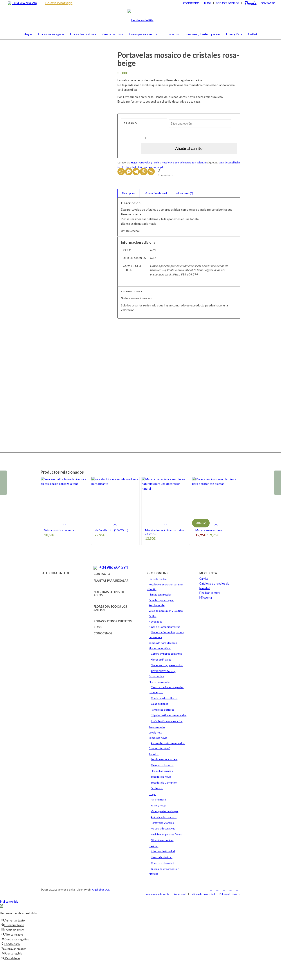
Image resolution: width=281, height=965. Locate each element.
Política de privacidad (203, 894)
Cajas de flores (159, 703)
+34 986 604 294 (24, 3)
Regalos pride (156, 605)
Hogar (134, 162)
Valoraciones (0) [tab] (184, 193)
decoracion (231, 162)
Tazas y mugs (158, 805)
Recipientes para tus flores (166, 834)
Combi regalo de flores (164, 698)
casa (221, 162)
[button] (1, 906)
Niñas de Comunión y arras (164, 626)
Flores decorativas (160, 648)
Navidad (131, 167)
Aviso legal (180, 894)
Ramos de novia (158, 737)
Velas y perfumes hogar (164, 811)
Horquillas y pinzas (162, 771)
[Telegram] (136, 171)
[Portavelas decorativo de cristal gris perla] (3, 483)
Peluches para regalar (161, 600)
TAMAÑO (130, 123)
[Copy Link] (151, 171)
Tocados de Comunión (164, 782)
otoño (140, 167)
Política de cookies (230, 894)
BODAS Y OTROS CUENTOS (113, 621)
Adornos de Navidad (163, 851)
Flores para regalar (160, 682)
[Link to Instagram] (217, 889)
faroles (121, 167)
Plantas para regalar (160, 594)
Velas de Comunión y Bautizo (166, 610)
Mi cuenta (205, 597)
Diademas (157, 788)
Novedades (155, 621)
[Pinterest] (143, 171)
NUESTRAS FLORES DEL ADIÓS (110, 593)
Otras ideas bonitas (162, 840)
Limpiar (236, 162)
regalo (160, 167)
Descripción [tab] (128, 193)
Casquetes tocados (162, 765)
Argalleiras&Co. (101, 889)
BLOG (97, 627)
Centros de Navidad (162, 863)
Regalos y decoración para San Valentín (184, 162)
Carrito (204, 578)
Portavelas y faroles (150, 162)
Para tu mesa (158, 799)
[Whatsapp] (121, 171)
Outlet (152, 616)
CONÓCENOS (103, 633)
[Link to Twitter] (224, 889)
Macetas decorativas (163, 828)
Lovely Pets (155, 732)
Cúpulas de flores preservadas (168, 715)
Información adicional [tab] (155, 193)
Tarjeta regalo (157, 727)
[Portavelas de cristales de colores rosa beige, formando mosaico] (73, 73)
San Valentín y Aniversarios (166, 721)
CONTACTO (102, 574)
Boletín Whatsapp (58, 3)
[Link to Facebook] (210, 889)
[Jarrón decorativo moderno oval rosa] (277, 483)
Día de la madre (158, 579)
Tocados (154, 754)
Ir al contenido (9, 901)
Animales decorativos (164, 817)
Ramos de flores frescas (163, 643)
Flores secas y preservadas (167, 665)
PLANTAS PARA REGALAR (111, 580)
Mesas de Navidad (161, 857)
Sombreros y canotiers (164, 759)
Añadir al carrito (188, 148)
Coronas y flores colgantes (166, 653)
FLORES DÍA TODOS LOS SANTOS (110, 608)
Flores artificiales (161, 659)
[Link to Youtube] (230, 889)
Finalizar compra (209, 592)
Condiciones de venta (156, 894)
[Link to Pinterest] (237, 889)
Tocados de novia (161, 776)
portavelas (150, 167)
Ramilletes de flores (162, 709)
